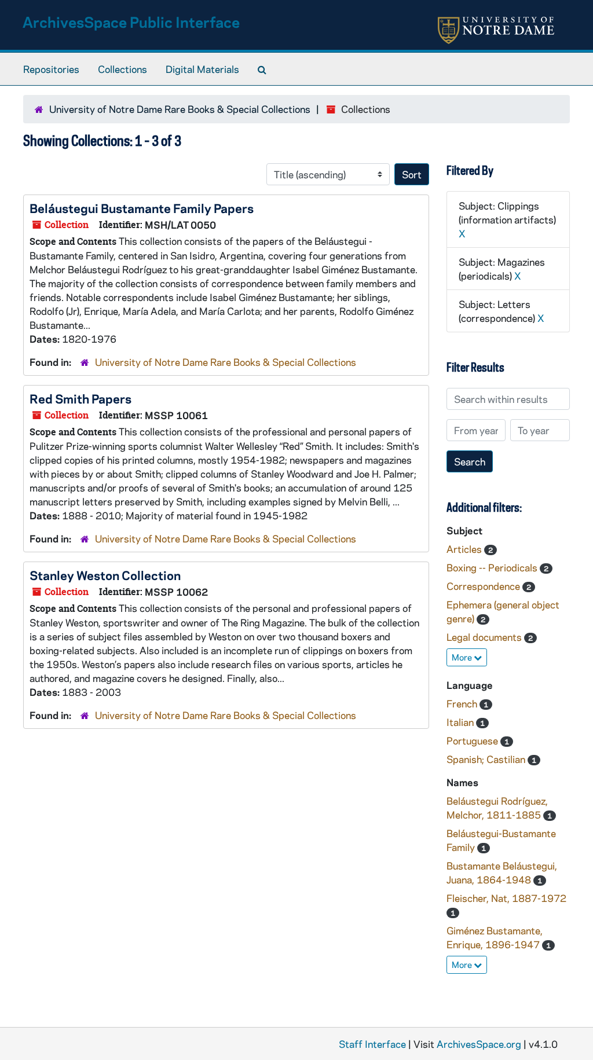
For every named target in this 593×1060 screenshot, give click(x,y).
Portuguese (473, 740)
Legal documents (485, 636)
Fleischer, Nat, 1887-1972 (506, 898)
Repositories (51, 69)
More (463, 657)
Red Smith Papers (80, 398)
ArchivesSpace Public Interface (131, 21)
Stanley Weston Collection (105, 575)
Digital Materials (202, 69)
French (462, 703)
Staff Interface (372, 1043)
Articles (465, 548)
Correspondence (484, 585)
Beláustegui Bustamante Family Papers (142, 208)
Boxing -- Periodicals (493, 567)
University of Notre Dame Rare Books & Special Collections (179, 108)
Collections (122, 69)
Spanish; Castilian (487, 759)
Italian (461, 722)
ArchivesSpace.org (479, 1043)
